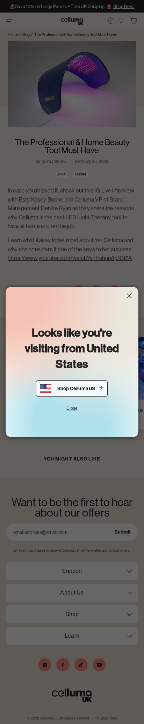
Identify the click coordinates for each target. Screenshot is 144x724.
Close (72, 408)
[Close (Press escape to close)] (129, 296)
